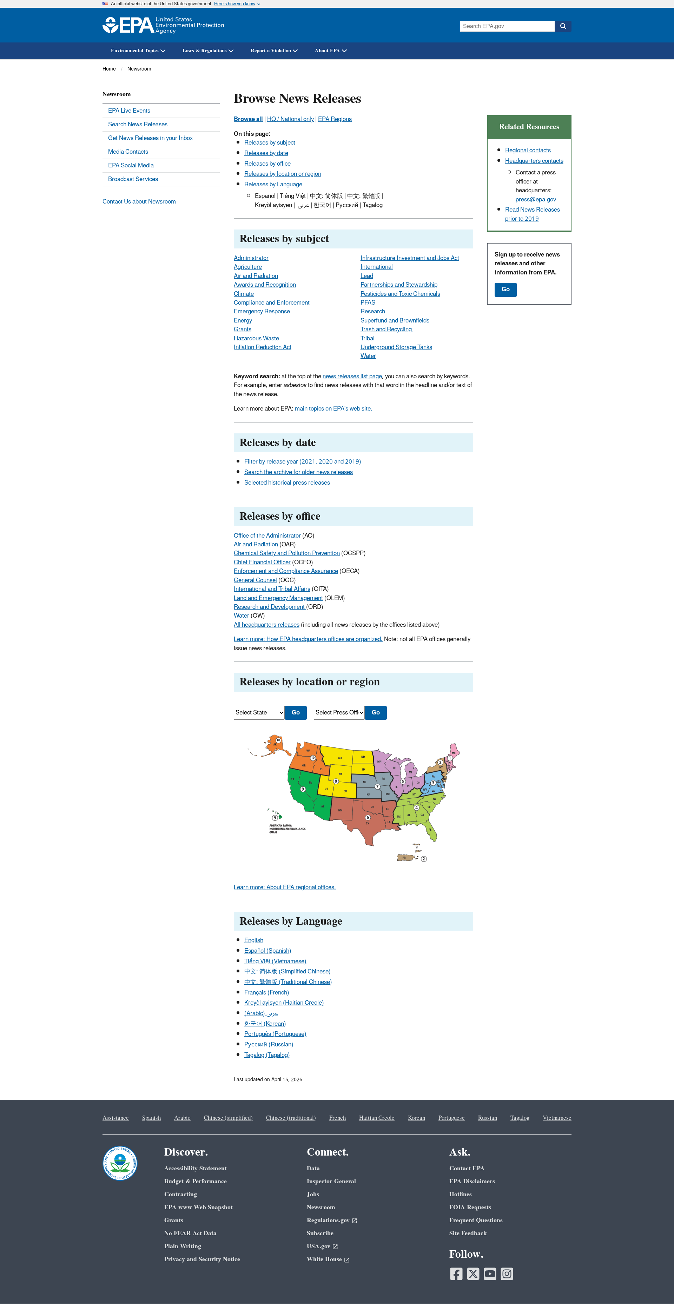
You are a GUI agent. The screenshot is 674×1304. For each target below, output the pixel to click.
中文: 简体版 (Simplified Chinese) (287, 971)
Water (368, 356)
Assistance (116, 1118)
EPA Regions (335, 119)
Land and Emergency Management (278, 598)
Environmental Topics (135, 50)
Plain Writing (182, 1246)
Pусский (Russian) (268, 1044)
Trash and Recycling (387, 329)
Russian (487, 1118)
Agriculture (248, 267)
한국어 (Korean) (265, 1024)
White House (324, 1259)
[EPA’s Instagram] (507, 1274)
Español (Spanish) (267, 951)
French (337, 1118)
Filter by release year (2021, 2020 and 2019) (302, 461)
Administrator (251, 258)
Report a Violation (271, 50)
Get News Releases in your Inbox (150, 138)
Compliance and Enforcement (272, 303)
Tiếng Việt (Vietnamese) (275, 961)
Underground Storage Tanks (396, 347)
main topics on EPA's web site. (333, 408)
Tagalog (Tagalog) (267, 1055)
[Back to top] (654, 1284)
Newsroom (139, 69)
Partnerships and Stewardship (399, 285)
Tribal (368, 338)
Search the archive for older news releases (298, 472)
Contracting (180, 1194)
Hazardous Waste (256, 338)
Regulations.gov (328, 1220)
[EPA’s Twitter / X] (473, 1274)
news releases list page (352, 376)
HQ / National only (290, 119)
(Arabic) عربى (261, 1013)
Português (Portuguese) (275, 1034)
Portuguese (451, 1118)
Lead (367, 276)
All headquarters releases (266, 625)
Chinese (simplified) (228, 1118)
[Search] (563, 26)
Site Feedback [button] (468, 1233)
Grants (242, 329)
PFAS (368, 303)
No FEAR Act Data (190, 1233)
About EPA (327, 50)
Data (313, 1168)
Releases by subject (269, 143)
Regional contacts (528, 150)
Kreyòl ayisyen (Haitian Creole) (284, 1003)
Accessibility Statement (195, 1168)
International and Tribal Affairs (272, 589)
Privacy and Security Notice (202, 1259)
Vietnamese (557, 1118)
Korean (416, 1118)
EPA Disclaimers (472, 1181)
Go (506, 289)
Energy (243, 320)
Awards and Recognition (265, 285)
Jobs (313, 1194)
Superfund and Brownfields (395, 320)
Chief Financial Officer (262, 562)
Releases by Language (273, 184)
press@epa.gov (536, 199)
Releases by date (266, 153)
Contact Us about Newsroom (139, 201)
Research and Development (270, 607)
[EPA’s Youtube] (490, 1274)
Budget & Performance (195, 1181)
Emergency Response (262, 311)
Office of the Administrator (267, 536)
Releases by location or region (282, 174)
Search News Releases (137, 124)
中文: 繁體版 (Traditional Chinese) (288, 982)
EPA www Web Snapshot (198, 1207)
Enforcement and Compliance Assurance (286, 571)
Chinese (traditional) (291, 1118)
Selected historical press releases (287, 483)
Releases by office (267, 164)
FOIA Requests (470, 1207)
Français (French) (266, 992)
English (253, 940)
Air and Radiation (256, 276)
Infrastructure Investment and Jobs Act (410, 258)
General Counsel (255, 580)
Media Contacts (128, 152)
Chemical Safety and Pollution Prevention (287, 553)
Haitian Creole (377, 1118)
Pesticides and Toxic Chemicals (400, 294)
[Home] (163, 25)
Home (109, 69)
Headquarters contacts (534, 161)
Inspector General (331, 1181)
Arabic (182, 1118)
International (377, 267)
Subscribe (320, 1233)
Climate (244, 294)
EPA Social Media (131, 165)
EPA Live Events (129, 111)
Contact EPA (467, 1168)
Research (373, 311)
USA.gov (318, 1246)
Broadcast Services (133, 179)
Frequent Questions (476, 1220)
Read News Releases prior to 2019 (532, 214)
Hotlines (460, 1194)
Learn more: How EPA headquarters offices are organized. (308, 639)
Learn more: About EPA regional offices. (285, 887)
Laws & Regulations (205, 50)
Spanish (151, 1118)
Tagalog (519, 1118)
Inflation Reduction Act (262, 347)
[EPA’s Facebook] (456, 1274)
